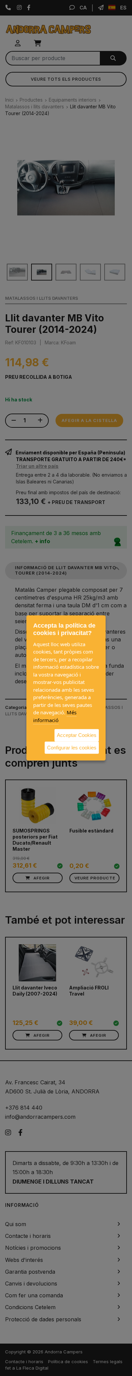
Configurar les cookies (71, 747)
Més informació (54, 716)
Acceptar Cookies (76, 735)
